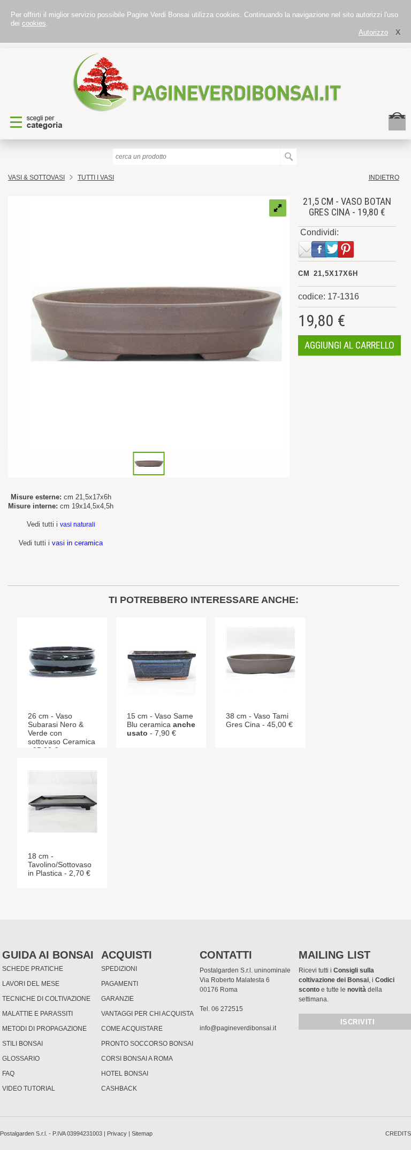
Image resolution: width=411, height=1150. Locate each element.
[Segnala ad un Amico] (304, 256)
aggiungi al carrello (349, 345)
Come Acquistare (132, 1028)
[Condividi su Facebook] (317, 256)
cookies (34, 23)
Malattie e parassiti (37, 1013)
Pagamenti (119, 983)
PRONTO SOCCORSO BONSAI (147, 1043)
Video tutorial (28, 1088)
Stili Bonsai (22, 1043)
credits (398, 1133)
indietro (384, 177)
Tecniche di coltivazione (46, 998)
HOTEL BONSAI (124, 1073)
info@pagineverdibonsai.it (238, 1028)
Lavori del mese (30, 983)
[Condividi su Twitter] (330, 256)
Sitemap (142, 1133)
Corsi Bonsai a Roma (137, 1058)
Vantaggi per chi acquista (147, 1013)
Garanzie (117, 998)
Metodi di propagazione (44, 1028)
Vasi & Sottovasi (36, 177)
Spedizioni (119, 969)
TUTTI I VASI (96, 177)
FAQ (8, 1073)
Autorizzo (373, 32)
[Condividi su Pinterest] (343, 256)
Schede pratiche (32, 969)
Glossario (21, 1058)
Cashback (119, 1088)
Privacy (117, 1133)
